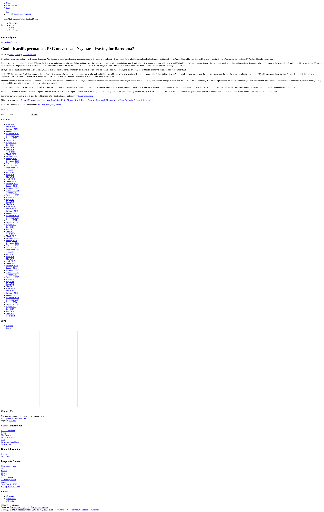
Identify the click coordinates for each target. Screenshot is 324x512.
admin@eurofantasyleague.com (13, 418)
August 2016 (11, 252)
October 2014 (11, 302)
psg (115, 100)
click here (12, 421)
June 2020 (10, 147)
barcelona (46, 100)
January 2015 (11, 295)
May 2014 (10, 313)
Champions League (9, 466)
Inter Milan (55, 100)
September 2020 (12, 140)
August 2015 (11, 279)
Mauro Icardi (100, 100)
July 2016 (10, 254)
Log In (9, 12)
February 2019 (12, 184)
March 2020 (11, 154)
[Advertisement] (20, 369)
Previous (6, 42)
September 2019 (12, 168)
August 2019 (11, 170)
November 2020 (12, 136)
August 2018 (11, 197)
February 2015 (12, 293)
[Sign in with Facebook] (21, 14)
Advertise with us (8, 430)
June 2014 (10, 311)
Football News (27, 100)
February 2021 (12, 129)
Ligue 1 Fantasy (87, 100)
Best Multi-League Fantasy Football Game (21, 19)
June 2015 (10, 284)
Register (9, 326)
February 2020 (12, 156)
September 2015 (12, 277)
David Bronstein (29, 55)
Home (8, 3)
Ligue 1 (4, 475)
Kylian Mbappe (67, 100)
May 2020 (10, 149)
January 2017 (11, 241)
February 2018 (12, 211)
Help (8, 8)
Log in (8, 328)
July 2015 (10, 282)
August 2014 (11, 307)
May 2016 (10, 259)
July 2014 (10, 309)
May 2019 (10, 177)
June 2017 (10, 229)
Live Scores (6, 435)
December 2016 (12, 243)
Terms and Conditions (10, 442)
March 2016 (11, 263)
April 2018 (10, 206)
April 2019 (10, 179)
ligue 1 (77, 100)
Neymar (109, 100)
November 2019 (12, 163)
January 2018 (11, 213)
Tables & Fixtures (8, 437)
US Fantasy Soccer (8, 480)
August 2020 (11, 143)
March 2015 (11, 291)
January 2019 (11, 186)
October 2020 (11, 138)
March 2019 (11, 181)
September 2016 (12, 250)
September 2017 (12, 222)
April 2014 (10, 316)
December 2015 (12, 270)
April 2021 (10, 124)
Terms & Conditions (80, 510)
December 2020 (12, 133)
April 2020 (10, 152)
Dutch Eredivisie (7, 477)
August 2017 (11, 225)
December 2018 (12, 188)
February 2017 (12, 238)
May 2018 (10, 204)
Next (14, 42)
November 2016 (12, 245)
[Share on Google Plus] (19, 507)
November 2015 (12, 272)
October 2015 (11, 275)
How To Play (11, 5)
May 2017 (10, 231)
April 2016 (10, 261)
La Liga (4, 473)
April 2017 (10, 234)
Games (4, 454)
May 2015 (10, 286)
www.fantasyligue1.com (83, 96)
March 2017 (11, 236)
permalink (150, 100)
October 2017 (11, 220)
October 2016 (11, 247)
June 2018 (10, 202)
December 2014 (12, 297)
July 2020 (10, 145)
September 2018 (12, 195)
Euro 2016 (5, 482)
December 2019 (12, 161)
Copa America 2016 (9, 484)
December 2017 (12, 215)
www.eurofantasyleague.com (49, 104)
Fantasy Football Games (10, 486)
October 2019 (11, 165)
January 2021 (11, 131)
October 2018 (11, 193)
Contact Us (95, 510)
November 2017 (12, 218)
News (11, 28)
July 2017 (10, 227)
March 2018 (11, 209)
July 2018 (10, 200)
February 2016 (12, 266)
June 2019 (10, 174)
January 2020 (11, 159)
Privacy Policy (7, 444)
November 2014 (12, 300)
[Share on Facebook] (39, 507)
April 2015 (10, 288)
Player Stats (5, 456)
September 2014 (12, 304)
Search (3, 114)
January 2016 (11, 268)
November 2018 (12, 190)
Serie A (4, 470)
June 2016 (10, 256)
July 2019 (10, 172)
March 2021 (11, 127)
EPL (3, 468)
